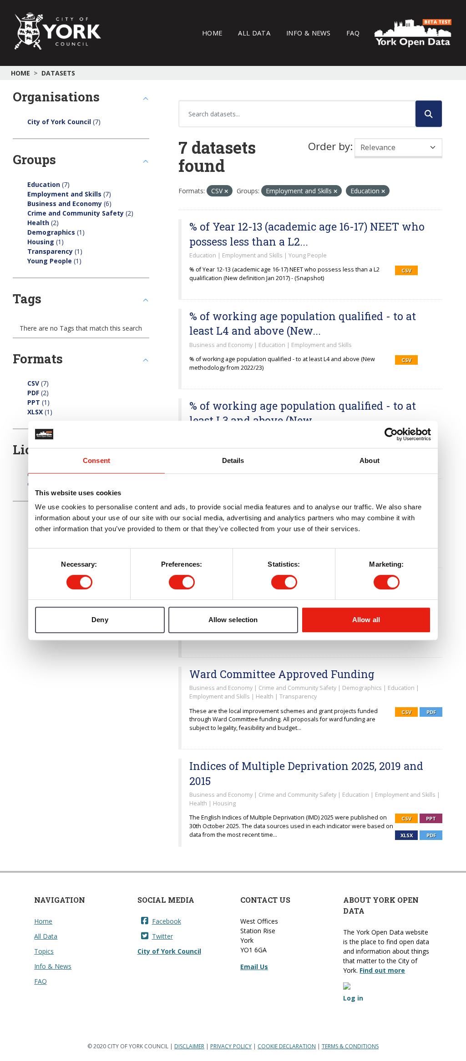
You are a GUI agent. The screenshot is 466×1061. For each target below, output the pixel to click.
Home (212, 32)
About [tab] (370, 460)
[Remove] (226, 191)
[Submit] (428, 113)
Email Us (254, 966)
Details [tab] (233, 460)
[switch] (182, 582)
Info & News (308, 32)
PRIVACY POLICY (231, 1046)
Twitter (162, 936)
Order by (329, 146)
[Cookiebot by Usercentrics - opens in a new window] (391, 434)
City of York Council (169, 951)
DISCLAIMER (189, 1046)
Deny (99, 620)
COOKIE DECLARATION (287, 1046)
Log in (353, 998)
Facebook (166, 921)
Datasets (58, 73)
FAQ (353, 32)
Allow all (366, 620)
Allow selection (233, 620)
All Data (254, 32)
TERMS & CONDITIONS (350, 1046)
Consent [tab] (96, 460)
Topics (44, 951)
